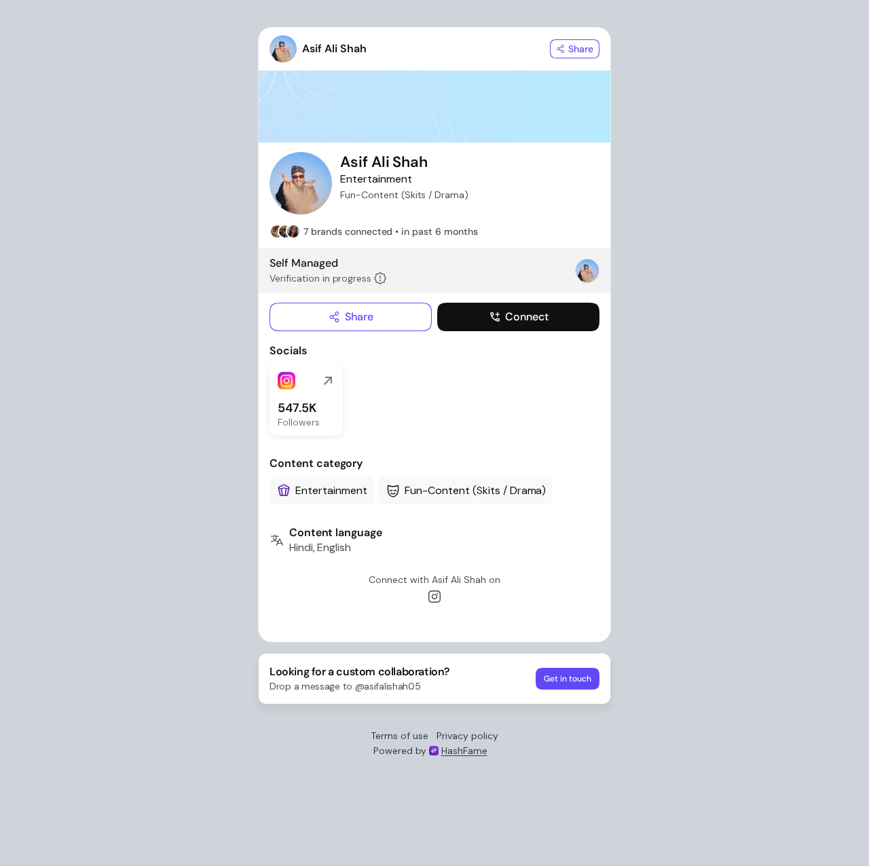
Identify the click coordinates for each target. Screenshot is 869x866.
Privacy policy (467, 736)
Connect (527, 316)
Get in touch (567, 678)
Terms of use (399, 736)
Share (359, 316)
